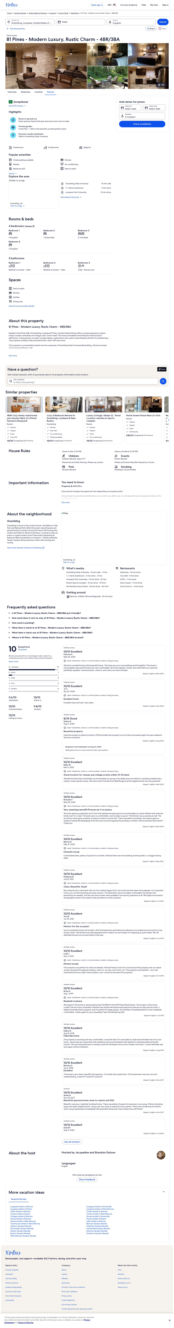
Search (162, 22)
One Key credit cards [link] (13, 1291)
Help (144, 5)
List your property (128, 5)
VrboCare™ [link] (9, 1274)
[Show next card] (168, 420)
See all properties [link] (17, 28)
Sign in (165, 5)
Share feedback (87, 1179)
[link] (162, 28)
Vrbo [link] (120, 1270)
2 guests (117, 23)
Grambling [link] (75, 13)
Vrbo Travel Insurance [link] (13, 1296)
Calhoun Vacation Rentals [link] (20, 1226)
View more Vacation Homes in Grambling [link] (24, 547)
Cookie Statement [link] (68, 1300)
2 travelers (130, 117)
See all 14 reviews (16, 106)
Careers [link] (64, 1274)
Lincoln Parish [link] (63, 13)
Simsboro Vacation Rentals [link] (97, 1233)
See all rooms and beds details (21, 306)
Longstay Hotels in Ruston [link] (21, 1209)
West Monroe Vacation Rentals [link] (23, 1236)
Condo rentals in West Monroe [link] (99, 1214)
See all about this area (70, 197)
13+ (163, 85)
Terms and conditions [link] (69, 1291)
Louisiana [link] (52, 13)
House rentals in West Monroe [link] (23, 1221)
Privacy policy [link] (67, 1296)
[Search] (163, 381)
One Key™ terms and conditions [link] (73, 1287)
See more (13, 355)
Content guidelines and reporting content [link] (77, 1309)
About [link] (64, 1270)
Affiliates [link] (65, 1278)
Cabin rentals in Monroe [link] (20, 1211)
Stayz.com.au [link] (123, 1287)
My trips (154, 5)
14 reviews (22, 649)
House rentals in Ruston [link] (96, 1219)
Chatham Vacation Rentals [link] (97, 1226)
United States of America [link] (38, 13)
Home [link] (9, 13)
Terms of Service (25, 1322)
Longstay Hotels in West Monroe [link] (100, 1209)
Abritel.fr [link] (121, 1274)
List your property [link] (11, 1270)
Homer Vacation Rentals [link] (20, 1231)
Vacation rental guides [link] (13, 1287)
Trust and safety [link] (11, 1278)
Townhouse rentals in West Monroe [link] (25, 1223)
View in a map (16, 206)
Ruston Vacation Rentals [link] (20, 1233)
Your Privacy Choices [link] (69, 1304)
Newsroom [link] (66, 1283)
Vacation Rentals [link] (20, 13)
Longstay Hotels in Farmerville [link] (98, 1206)
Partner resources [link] (11, 1283)
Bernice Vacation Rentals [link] (96, 1223)
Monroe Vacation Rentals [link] (96, 1231)
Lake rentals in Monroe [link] (95, 1221)
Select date (130, 108)
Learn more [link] (13, 662)
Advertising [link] (9, 1300)
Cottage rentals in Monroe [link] (21, 1216)
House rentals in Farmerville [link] (98, 1216)
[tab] (19, 1199)
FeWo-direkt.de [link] (124, 1278)
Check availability (142, 124)
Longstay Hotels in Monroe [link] (21, 1206)
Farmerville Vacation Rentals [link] (98, 1228)
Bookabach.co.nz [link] (124, 1283)
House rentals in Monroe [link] (20, 1219)
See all (11, 173)
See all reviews (72, 1142)
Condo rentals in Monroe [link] (96, 1211)
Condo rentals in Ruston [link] (20, 1214)
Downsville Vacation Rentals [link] (22, 1228)
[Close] (170, 1320)
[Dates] (80, 22)
